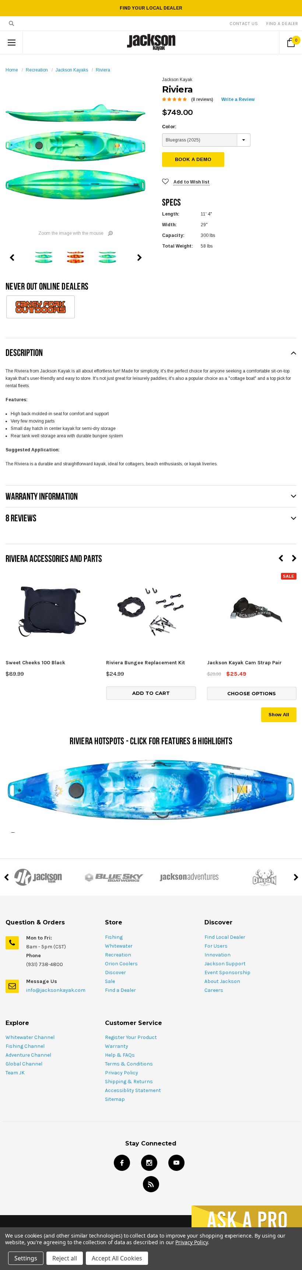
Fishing (114, 937)
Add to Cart (151, 693)
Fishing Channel (25, 1046)
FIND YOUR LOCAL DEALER (151, 8)
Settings (25, 1258)
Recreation (37, 70)
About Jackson (222, 981)
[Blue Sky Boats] (113, 877)
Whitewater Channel (30, 1037)
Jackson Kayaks (72, 70)
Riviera (103, 70)
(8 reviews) (202, 99)
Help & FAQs (120, 1055)
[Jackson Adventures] (189, 877)
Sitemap (115, 1099)
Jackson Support (225, 964)
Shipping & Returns (129, 1081)
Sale (110, 981)
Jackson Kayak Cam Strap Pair (244, 663)
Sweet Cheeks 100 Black (35, 663)
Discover (115, 972)
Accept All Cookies (117, 1258)
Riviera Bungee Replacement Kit (145, 663)
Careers (213, 990)
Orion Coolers (121, 964)
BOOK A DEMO (193, 159)
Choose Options (251, 693)
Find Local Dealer (224, 937)
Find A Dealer (282, 23)
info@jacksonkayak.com (55, 990)
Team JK (15, 1073)
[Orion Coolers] (264, 877)
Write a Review (237, 99)
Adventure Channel (28, 1055)
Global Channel (24, 1064)
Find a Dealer (120, 990)
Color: (169, 126)
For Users (216, 946)
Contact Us (243, 23)
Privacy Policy (121, 1073)
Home (12, 70)
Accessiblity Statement (133, 1090)
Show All (278, 714)
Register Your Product (131, 1037)
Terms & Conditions (129, 1064)
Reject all (64, 1258)
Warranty (116, 1046)
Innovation (217, 955)
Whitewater (119, 946)
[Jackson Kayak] (38, 877)
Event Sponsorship (227, 972)
